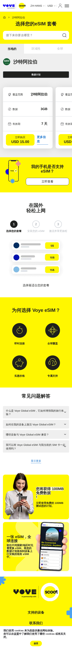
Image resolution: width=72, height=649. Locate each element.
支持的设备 (36, 612)
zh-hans (36, 5)
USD (50, 5)
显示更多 (36, 461)
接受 (36, 643)
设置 (16, 634)
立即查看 (47, 181)
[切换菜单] (67, 6)
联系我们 (36, 623)
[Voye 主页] (14, 6)
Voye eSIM (44, 310)
